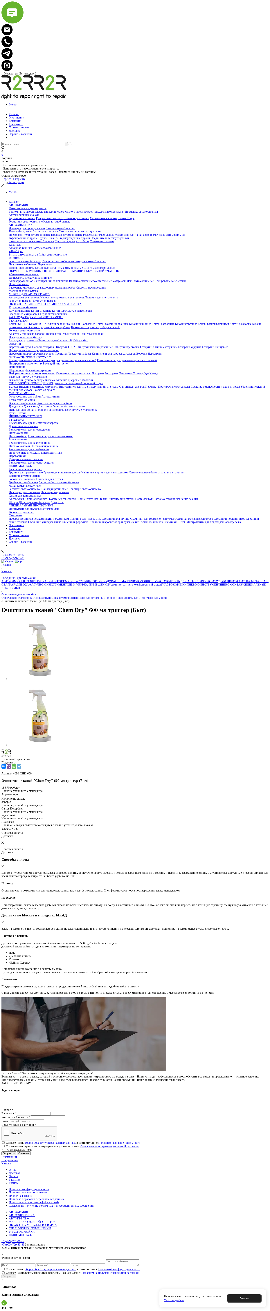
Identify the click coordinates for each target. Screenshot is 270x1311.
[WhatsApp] (14, 766)
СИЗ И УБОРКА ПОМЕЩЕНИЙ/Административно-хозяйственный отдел (114, 584)
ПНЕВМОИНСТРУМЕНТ (203, 584)
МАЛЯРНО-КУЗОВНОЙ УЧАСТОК (144, 581)
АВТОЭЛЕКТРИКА (34, 581)
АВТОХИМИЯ (11, 581)
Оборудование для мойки (17, 597)
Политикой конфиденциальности (119, 1142)
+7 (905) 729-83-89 (12, 558)
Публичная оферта (20, 1195)
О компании (9, 1156)
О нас (12, 1169)
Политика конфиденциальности (29, 1189)
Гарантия (14, 1179)
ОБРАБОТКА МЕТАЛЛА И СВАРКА (33, 1225)
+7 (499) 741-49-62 (12, 554)
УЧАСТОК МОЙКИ (174, 584)
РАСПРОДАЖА (23, 584)
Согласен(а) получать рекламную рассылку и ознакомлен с (72, 1146)
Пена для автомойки (91, 597)
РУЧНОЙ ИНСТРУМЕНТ (50, 584)
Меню (13, 104)
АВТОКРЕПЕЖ (19, 1218)
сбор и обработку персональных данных (50, 1142)
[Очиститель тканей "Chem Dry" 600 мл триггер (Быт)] (40, 678)
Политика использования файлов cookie (34, 1202)
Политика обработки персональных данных (36, 1199)
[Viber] (9, 766)
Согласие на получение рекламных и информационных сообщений (51, 1205)
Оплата (13, 1176)
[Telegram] (19, 766)
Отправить (9, 1276)
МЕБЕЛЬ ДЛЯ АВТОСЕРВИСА (188, 581)
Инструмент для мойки (152, 597)
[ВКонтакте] (3, 766)
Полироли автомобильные (121, 597)
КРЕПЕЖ (53, 581)
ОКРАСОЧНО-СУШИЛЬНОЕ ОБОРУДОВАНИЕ (90, 581)
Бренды (13, 1182)
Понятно (244, 1298)
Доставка (14, 1173)
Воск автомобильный (65, 597)
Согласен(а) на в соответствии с (73, 1142)
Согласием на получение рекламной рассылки (109, 1146)
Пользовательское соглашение (28, 1192)
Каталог (6, 1163)
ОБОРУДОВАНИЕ (221, 581)
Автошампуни (42, 597)
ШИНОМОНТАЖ (231, 584)
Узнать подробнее (174, 1300)
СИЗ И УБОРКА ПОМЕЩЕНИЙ (30, 1228)
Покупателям (9, 1160)
